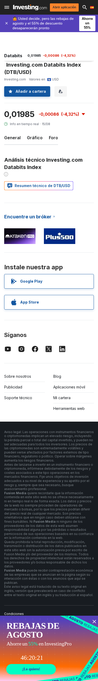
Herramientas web (69, 408)
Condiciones (14, 614)
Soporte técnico (18, 397)
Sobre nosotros (17, 376)
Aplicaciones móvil (69, 387)
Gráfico (35, 137)
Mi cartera (62, 397)
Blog (57, 376)
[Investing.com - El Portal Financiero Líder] (30, 7)
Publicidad (13, 387)
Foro (53, 137)
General (12, 137)
